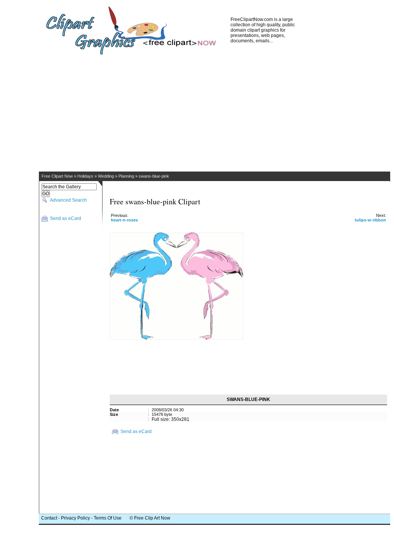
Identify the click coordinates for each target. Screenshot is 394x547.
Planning (126, 176)
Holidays (85, 176)
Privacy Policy (75, 518)
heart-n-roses (124, 220)
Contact (49, 518)
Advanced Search (68, 200)
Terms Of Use (108, 518)
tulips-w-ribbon (370, 220)
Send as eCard (65, 218)
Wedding (106, 176)
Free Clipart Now (57, 176)
